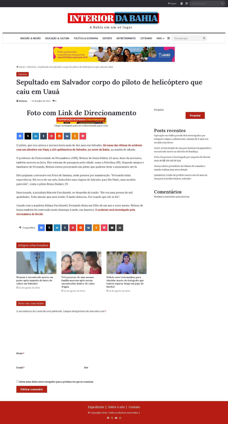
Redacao (23, 101)
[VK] (67, 136)
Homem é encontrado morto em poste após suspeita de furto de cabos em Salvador (34, 280)
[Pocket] (82, 136)
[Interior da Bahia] (114, 20)
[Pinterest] (51, 136)
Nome (20, 353)
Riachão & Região (31, 38)
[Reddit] (59, 136)
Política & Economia (86, 38)
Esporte (107, 38)
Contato (134, 407)
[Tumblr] (43, 136)
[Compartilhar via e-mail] (112, 227)
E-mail (20, 367)
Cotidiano (146, 38)
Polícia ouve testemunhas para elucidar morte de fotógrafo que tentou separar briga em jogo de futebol (125, 282)
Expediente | (98, 407)
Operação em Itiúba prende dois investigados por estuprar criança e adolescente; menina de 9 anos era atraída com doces (181, 139)
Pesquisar (159, 109)
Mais (159, 38)
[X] (28, 136)
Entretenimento (126, 38)
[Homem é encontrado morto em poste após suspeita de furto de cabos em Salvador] (36, 262)
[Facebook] (20, 136)
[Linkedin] (35, 136)
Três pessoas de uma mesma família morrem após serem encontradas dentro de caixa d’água (77, 282)
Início (21, 67)
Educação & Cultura (57, 38)
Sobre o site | (118, 407)
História (31, 67)
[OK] (75, 136)
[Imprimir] (120, 227)
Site (86, 367)
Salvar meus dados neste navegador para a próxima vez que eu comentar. (56, 381)
